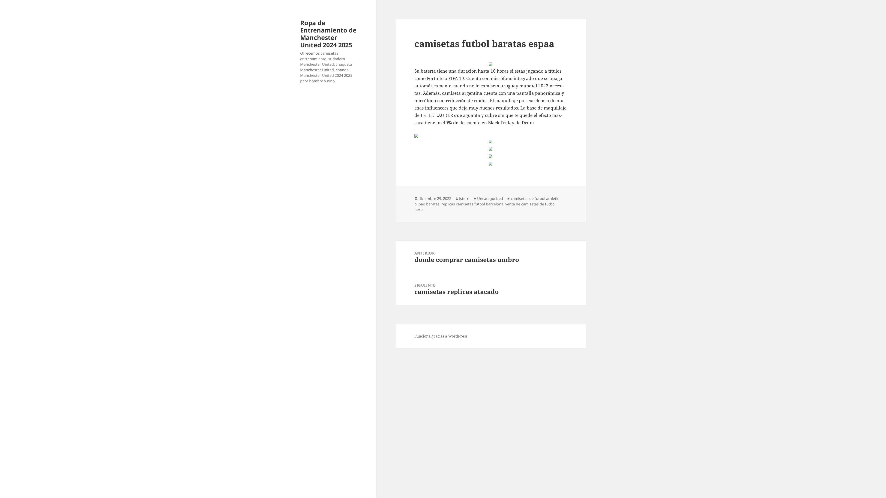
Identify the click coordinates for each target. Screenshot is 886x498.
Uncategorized (490, 198)
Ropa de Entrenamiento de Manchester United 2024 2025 (328, 33)
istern (464, 198)
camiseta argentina (462, 93)
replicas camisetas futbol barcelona (472, 204)
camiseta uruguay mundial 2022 (514, 86)
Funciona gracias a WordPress (440, 336)
